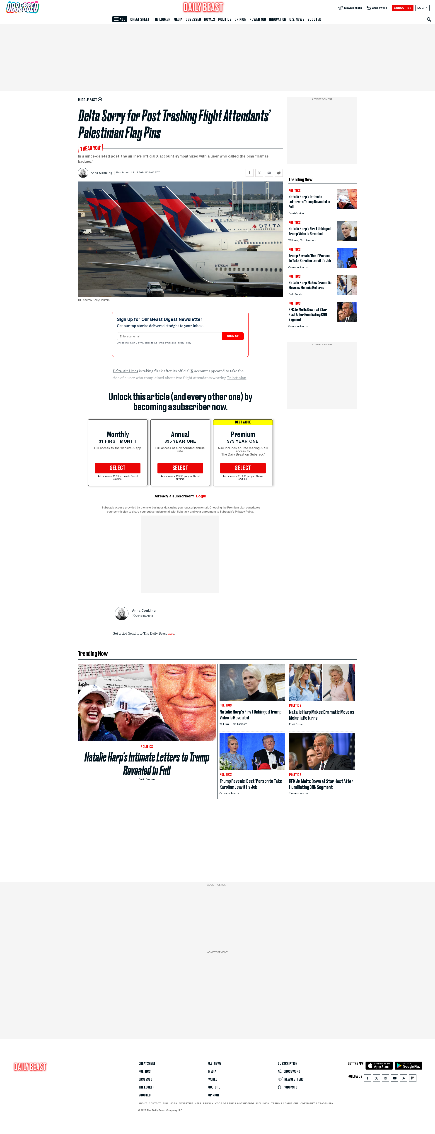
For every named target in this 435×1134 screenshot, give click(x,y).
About (142, 1103)
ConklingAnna (144, 616)
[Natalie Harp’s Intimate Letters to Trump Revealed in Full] (347, 208)
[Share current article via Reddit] (279, 173)
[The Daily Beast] (203, 8)
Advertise (186, 1103)
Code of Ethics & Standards (234, 1103)
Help (198, 1103)
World (213, 1079)
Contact (155, 1103)
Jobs (173, 1103)
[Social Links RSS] (403, 1079)
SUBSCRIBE (402, 8)
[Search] (429, 19)
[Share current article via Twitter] (259, 173)
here (171, 633)
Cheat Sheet (140, 19)
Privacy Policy (184, 343)
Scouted (314, 19)
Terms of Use (165, 343)
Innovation (277, 19)
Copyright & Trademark (317, 1103)
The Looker (161, 19)
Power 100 (257, 19)
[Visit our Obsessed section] (37, 8)
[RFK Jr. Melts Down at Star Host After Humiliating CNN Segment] (347, 321)
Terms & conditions (284, 1103)
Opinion (240, 19)
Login (201, 496)
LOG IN (422, 8)
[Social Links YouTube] (394, 1079)
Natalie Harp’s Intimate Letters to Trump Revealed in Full (147, 764)
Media (178, 19)
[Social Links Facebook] (367, 1079)
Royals (209, 19)
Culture (214, 1087)
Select (118, 468)
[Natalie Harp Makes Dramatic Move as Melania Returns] (347, 294)
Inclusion (262, 1103)
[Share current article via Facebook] (250, 173)
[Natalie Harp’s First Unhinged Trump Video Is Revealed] (347, 240)
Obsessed (193, 19)
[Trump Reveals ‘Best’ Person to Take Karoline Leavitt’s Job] (347, 267)
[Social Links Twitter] (376, 1079)
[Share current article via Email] (269, 173)
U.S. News (296, 19)
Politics (224, 19)
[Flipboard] (412, 1079)
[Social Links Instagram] (385, 1079)
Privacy (208, 1103)
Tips (166, 1103)
